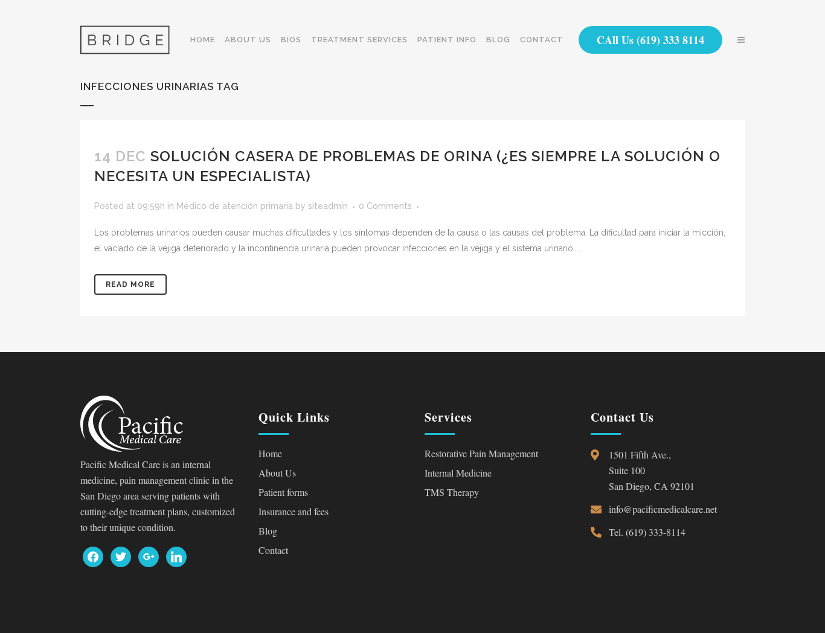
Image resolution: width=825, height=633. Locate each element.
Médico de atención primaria (234, 206)
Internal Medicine (458, 472)
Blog (267, 530)
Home (270, 453)
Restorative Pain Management (481, 453)
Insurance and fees (293, 511)
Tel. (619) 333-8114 (647, 531)
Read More (130, 284)
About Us (277, 472)
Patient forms (283, 492)
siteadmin (328, 206)
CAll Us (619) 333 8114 (650, 40)
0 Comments (385, 206)
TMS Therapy (452, 492)
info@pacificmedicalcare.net (663, 509)
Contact (273, 550)
